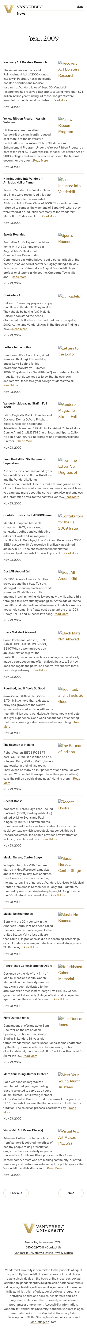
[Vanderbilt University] (44, 1228)
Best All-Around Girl (16, 571)
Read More (60, 100)
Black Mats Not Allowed (19, 632)
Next (71, 1193)
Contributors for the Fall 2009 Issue (27, 515)
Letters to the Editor (17, 347)
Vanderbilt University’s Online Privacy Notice (43, 1253)
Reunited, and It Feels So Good (24, 688)
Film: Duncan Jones (16, 1018)
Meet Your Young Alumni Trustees (25, 1074)
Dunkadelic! (11, 295)
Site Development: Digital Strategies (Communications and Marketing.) (44, 1318)
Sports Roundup (14, 234)
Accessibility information (61, 1304)
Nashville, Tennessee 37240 (43, 1242)
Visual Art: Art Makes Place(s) (23, 1130)
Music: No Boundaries (18, 914)
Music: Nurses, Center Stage (22, 857)
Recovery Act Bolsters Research (25, 62)
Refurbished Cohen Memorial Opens (27, 966)
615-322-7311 (35, 1247)
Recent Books (12, 801)
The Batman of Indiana (18, 745)
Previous (16, 1193)
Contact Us (53, 1247)
